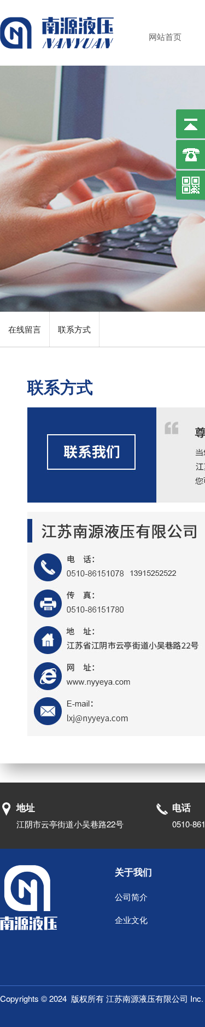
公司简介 (131, 896)
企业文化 (131, 919)
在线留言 (24, 329)
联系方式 (74, 329)
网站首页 (165, 36)
